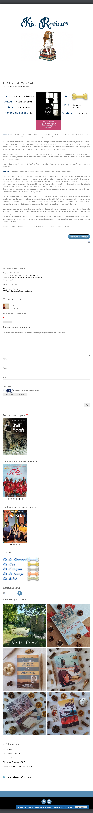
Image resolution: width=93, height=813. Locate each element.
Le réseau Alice (8, 758)
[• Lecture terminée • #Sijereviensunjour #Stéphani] (24, 713)
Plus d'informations (65, 807)
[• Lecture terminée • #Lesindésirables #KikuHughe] (68, 669)
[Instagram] (19, 593)
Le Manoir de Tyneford (20, 277)
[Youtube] (43, 801)
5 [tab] (19, 499)
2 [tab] (11, 499)
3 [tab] (14, 499)
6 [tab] (22, 499)
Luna (13, 305)
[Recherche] (87, 405)
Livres (38, 275)
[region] (15, 480)
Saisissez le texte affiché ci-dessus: (27, 390)
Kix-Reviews (25, 87)
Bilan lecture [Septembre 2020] (14, 762)
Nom (5, 359)
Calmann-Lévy (7, 277)
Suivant (24, 480)
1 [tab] (8, 499)
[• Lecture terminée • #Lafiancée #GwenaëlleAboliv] (68, 625)
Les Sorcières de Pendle (11, 753)
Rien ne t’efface (8, 749)
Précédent (6, 480)
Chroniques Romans (28, 275)
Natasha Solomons (35, 277)
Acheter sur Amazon (79, 236)
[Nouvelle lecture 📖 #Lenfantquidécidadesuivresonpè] (24, 669)
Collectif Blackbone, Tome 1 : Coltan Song (17, 766)
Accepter (81, 807)
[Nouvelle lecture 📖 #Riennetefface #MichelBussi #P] (68, 713)
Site (4, 377)
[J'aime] (3, 318)
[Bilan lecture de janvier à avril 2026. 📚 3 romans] (24, 625)
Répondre (7, 322)
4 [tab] (16, 499)
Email (5, 368)
